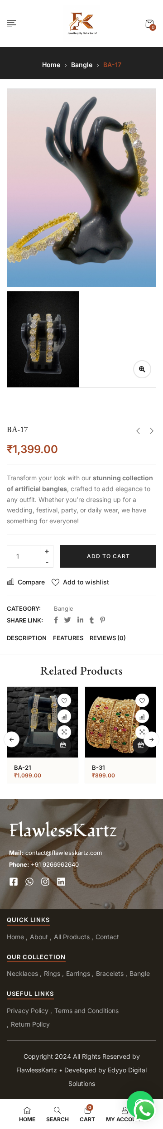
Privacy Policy (27, 1010)
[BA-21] (42, 722)
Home (51, 64)
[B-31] (120, 722)
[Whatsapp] (29, 881)
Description (27, 638)
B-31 (98, 767)
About (39, 937)
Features (68, 638)
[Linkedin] (61, 881)
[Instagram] (45, 881)
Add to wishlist (86, 582)
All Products (72, 937)
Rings (52, 973)
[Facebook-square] (13, 881)
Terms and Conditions (86, 1010)
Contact (107, 937)
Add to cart (108, 556)
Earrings (78, 973)
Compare (31, 582)
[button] (149, 24)
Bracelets (110, 973)
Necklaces (22, 973)
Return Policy (30, 1024)
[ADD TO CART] (63, 745)
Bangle (81, 64)
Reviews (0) (108, 638)
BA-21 (22, 767)
